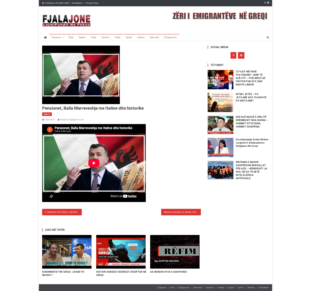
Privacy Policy (92, 3)
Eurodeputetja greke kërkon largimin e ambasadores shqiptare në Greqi (252, 142)
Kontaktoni (77, 3)
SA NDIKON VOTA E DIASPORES (168, 271)
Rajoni (82, 37)
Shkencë (251, 287)
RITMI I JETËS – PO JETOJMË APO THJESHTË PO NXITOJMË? (251, 97)
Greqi (93, 37)
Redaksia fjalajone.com (72, 119)
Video (118, 37)
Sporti (129, 37)
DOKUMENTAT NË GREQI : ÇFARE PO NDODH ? (63, 273)
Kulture (140, 37)
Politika (221, 287)
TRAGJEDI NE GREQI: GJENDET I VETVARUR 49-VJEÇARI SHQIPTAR (64, 212)
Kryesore (56, 37)
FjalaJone (162, 287)
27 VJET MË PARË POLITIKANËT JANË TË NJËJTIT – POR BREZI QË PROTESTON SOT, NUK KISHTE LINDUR (250, 78)
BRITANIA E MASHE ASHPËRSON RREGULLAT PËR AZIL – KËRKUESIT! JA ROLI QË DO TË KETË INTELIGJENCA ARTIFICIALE (251, 170)
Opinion (105, 37)
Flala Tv (47, 114)
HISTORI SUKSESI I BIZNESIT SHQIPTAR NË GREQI (121, 273)
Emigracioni (170, 37)
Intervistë (154, 37)
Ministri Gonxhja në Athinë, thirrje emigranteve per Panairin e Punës (182, 212)
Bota (71, 37)
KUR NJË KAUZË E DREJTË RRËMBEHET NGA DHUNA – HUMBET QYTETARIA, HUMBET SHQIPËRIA (252, 121)
